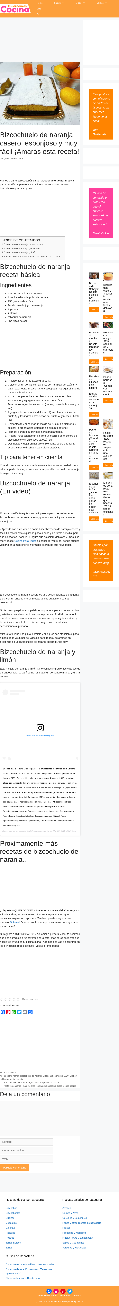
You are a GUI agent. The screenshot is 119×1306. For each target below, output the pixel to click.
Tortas (9, 1247)
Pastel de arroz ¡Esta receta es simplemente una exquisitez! (108, 445)
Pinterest (14, 922)
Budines (10, 1218)
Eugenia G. (23, 831)
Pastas (66, 1227)
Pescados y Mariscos (74, 1232)
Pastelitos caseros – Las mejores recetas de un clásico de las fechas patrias (39, 1086)
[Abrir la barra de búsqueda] (38, 14)
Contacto (77, 1295)
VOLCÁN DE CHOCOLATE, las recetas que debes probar (31, 1082)
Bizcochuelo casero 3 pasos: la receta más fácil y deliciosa (108, 297)
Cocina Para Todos (25, 540)
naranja (19, 1079)
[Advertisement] (40, 40)
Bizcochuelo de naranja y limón (20, 252)
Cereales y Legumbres (74, 1218)
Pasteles (10, 1232)
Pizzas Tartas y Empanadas (77, 1237)
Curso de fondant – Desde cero (23, 1278)
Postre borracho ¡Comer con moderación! (107, 386)
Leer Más (95, 309)
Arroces (66, 1208)
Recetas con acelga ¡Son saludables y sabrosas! (108, 342)
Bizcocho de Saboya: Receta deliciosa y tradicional (94, 293)
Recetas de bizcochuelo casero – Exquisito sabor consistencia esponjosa (94, 392)
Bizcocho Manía (11, 1076)
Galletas (10, 1227)
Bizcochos (11, 1208)
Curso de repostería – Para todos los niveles (30, 1264)
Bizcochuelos (9, 1072)
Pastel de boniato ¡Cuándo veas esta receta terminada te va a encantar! (93, 445)
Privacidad (65, 1295)
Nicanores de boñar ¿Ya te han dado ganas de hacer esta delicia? (93, 498)
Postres (10, 1237)
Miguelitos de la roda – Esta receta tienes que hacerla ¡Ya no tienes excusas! (108, 499)
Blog (39, 8)
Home (40, 3)
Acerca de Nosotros (47, 1295)
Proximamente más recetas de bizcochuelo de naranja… (33, 256)
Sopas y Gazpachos (73, 1242)
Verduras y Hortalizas (74, 1247)
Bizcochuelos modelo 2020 (55, 1076)
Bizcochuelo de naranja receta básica (23, 244)
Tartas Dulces (13, 1242)
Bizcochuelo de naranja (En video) (21, 248)
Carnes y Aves (70, 1213)
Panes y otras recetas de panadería (81, 1223)
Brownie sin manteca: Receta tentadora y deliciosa (94, 344)
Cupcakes (11, 1223)
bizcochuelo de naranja (31, 1076)
